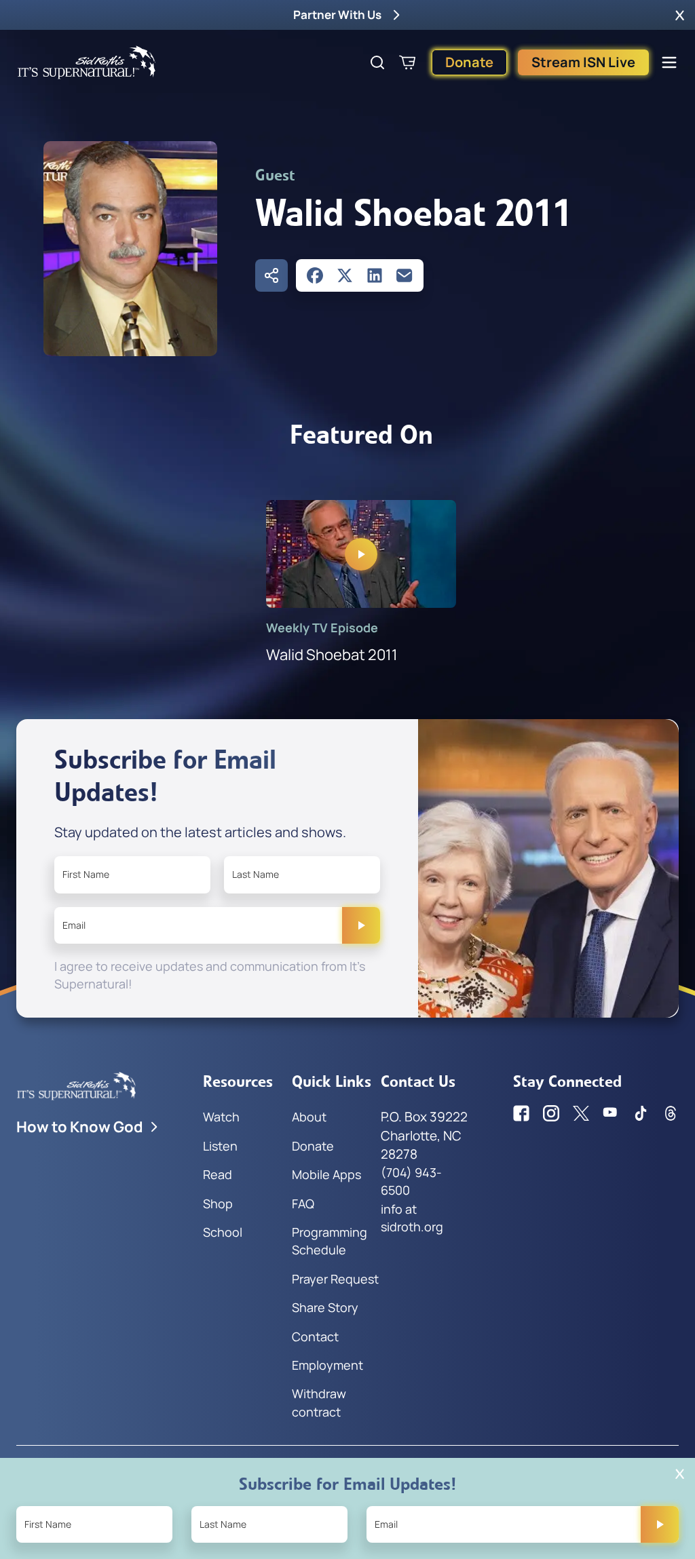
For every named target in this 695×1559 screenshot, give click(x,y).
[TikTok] (641, 1113)
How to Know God (79, 1127)
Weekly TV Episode (322, 627)
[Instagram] (551, 1113)
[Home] (86, 62)
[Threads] (670, 1113)
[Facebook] (315, 275)
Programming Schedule (329, 1241)
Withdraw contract (319, 1402)
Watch (221, 1117)
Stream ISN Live (583, 62)
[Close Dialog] (679, 1474)
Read (217, 1174)
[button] (680, 15)
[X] (345, 275)
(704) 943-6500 (411, 1181)
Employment (327, 1365)
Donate (469, 62)
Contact (315, 1336)
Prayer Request (335, 1279)
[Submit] (361, 925)
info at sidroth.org (412, 1218)
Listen (220, 1146)
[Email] (404, 275)
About (309, 1117)
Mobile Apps (326, 1174)
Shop (218, 1203)
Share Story (325, 1307)
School (222, 1232)
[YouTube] (611, 1113)
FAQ (303, 1203)
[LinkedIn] (375, 275)
